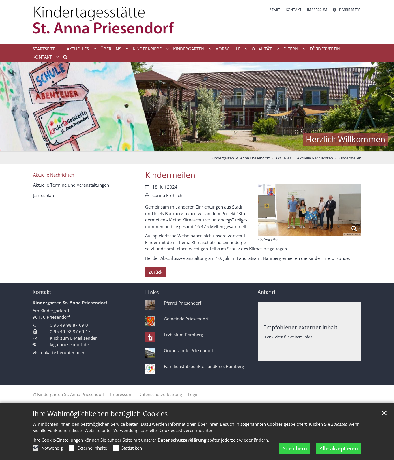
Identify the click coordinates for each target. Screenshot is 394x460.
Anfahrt (266, 292)
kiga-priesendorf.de (69, 344)
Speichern (295, 448)
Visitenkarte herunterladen (59, 352)
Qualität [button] (262, 49)
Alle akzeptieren (339, 448)
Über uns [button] (110, 49)
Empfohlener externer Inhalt (300, 327)
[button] (63, 58)
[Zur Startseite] (113, 22)
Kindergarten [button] (188, 49)
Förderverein (325, 49)
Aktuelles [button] (78, 49)
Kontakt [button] (42, 57)
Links (152, 292)
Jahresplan (43, 195)
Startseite (44, 49)
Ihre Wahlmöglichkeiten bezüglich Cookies (100, 413)
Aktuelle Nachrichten (315, 158)
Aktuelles (283, 158)
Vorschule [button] (228, 49)
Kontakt (42, 292)
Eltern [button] (290, 49)
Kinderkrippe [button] (147, 49)
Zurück (155, 272)
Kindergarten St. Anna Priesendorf (240, 158)
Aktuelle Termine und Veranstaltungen (71, 185)
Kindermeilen (350, 158)
